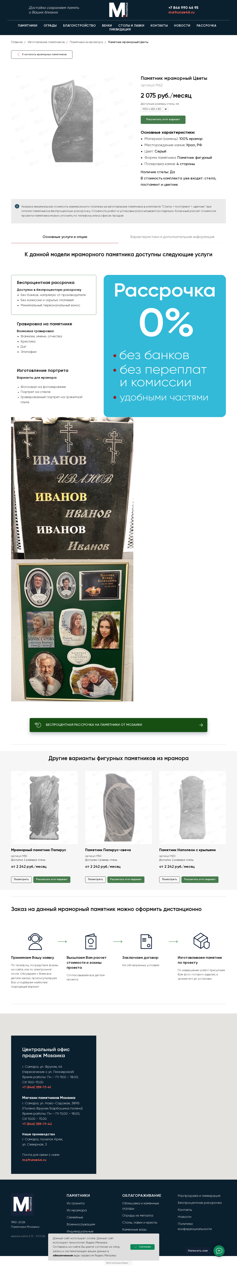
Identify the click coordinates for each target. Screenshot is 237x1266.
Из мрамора (77, 1210)
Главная (17, 42)
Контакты (185, 1210)
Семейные (75, 1217)
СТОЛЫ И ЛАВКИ (131, 25)
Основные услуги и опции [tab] (65, 237)
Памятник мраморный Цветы (128, 42)
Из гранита (75, 1203)
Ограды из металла (137, 1215)
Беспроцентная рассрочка (200, 1203)
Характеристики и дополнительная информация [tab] (172, 237)
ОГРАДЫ (50, 25)
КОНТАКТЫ (159, 25)
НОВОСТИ (182, 25)
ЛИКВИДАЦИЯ (120, 29)
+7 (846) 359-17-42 (37, 1124)
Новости (184, 1217)
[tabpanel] (118, 479)
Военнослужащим (81, 1224)
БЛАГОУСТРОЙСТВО (79, 25)
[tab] (52, 295)
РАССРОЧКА (206, 25)
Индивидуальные (80, 1231)
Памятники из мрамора (86, 42)
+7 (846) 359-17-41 (36, 1087)
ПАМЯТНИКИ (27, 25)
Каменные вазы (134, 1229)
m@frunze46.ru (34, 1160)
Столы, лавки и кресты (139, 1222)
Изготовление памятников (46, 42)
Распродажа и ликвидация (199, 1196)
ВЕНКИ (107, 25)
